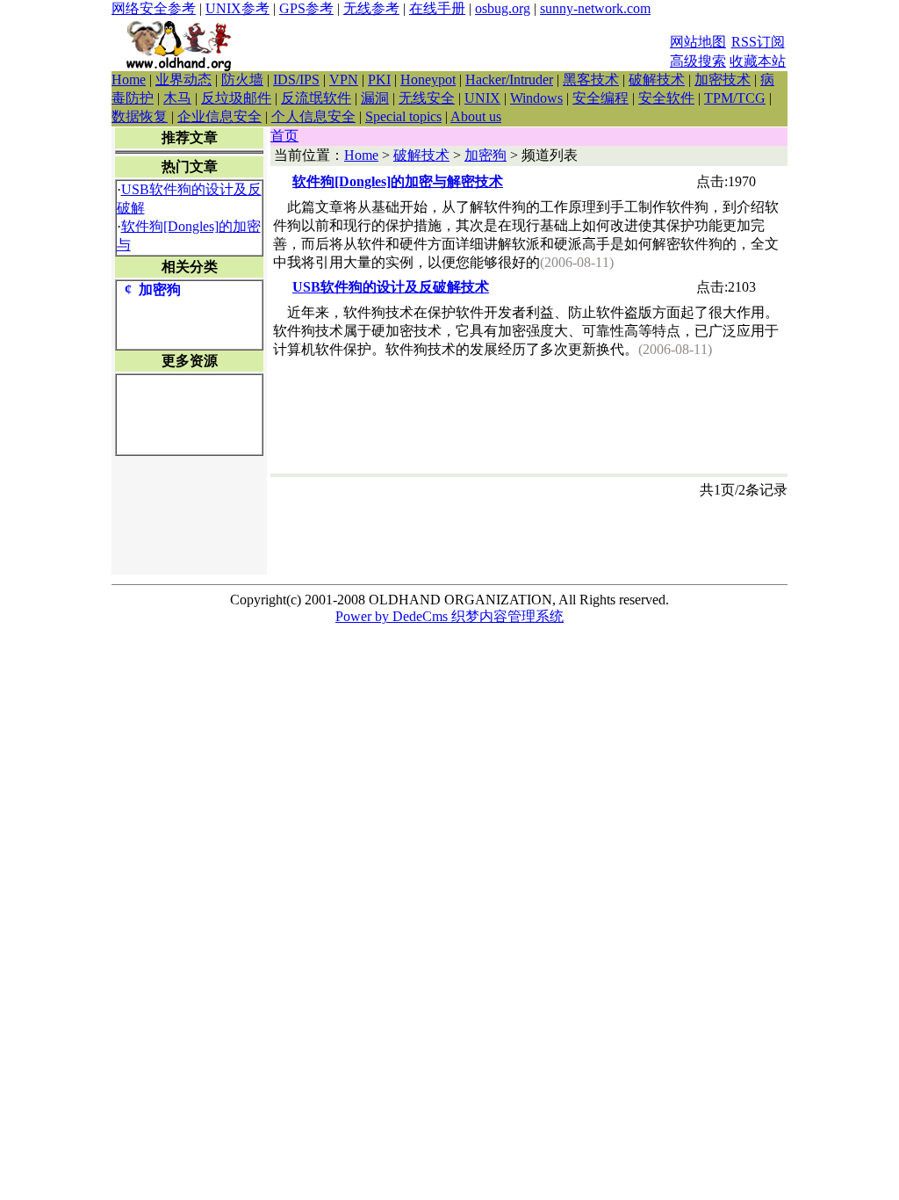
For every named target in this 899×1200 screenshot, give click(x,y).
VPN (343, 79)
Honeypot (428, 79)
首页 (284, 135)
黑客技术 (591, 79)
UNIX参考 (237, 8)
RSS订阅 (758, 41)
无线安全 (427, 97)
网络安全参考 (153, 8)
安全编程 (600, 97)
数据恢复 (139, 116)
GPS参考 (306, 8)
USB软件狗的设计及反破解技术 (390, 286)
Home (128, 79)
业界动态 (183, 79)
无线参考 (371, 8)
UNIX (482, 97)
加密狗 (485, 155)
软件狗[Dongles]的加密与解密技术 (397, 181)
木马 (177, 97)
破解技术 (657, 79)
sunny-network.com (595, 8)
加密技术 (722, 79)
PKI (379, 79)
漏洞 (375, 97)
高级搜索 (698, 61)
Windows (536, 97)
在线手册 (437, 8)
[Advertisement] (457, 44)
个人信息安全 (313, 116)
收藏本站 (758, 61)
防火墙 (242, 79)
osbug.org (502, 8)
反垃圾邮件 (236, 97)
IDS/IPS (296, 79)
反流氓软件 (316, 97)
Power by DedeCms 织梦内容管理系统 (449, 616)
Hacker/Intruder (509, 79)
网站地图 (698, 41)
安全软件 (666, 97)
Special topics (403, 116)
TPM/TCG (735, 97)
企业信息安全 (219, 116)
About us (475, 116)
